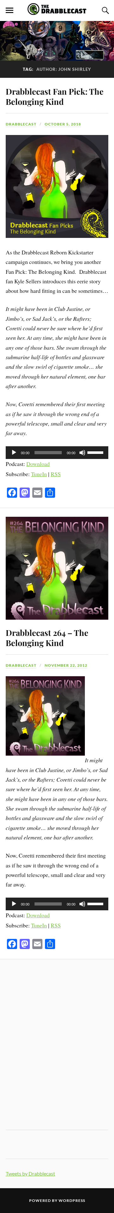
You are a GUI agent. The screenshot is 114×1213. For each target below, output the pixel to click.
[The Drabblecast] (57, 11)
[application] (57, 452)
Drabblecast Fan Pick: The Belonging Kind (55, 96)
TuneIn (39, 474)
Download (38, 464)
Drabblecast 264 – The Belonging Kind (47, 637)
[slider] (96, 452)
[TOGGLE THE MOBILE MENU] (9, 10)
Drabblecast (21, 124)
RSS (56, 474)
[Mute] (82, 452)
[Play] (14, 452)
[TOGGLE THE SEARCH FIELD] (104, 10)
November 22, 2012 (66, 665)
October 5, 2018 (63, 124)
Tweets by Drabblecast (30, 1173)
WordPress (72, 1200)
